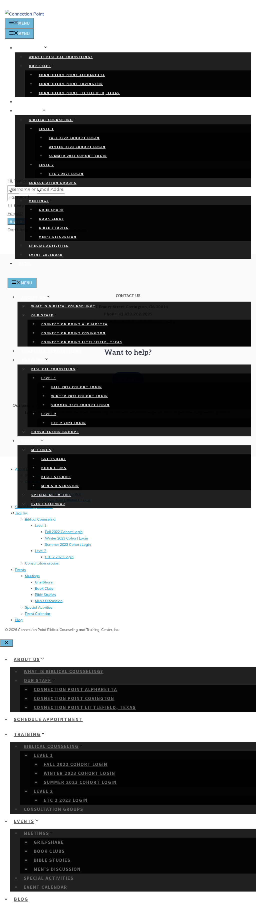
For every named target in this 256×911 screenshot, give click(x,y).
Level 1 (46, 129)
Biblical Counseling (51, 120)
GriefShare (51, 209)
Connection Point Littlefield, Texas (79, 93)
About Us (31, 48)
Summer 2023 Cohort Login (78, 156)
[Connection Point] (24, 14)
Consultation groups (52, 183)
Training (30, 111)
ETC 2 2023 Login (66, 174)
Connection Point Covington (71, 84)
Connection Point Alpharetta (72, 75)
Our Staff (40, 66)
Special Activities (48, 245)
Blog (25, 263)
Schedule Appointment (49, 102)
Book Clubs (51, 218)
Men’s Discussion (57, 236)
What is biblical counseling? (61, 57)
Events (28, 191)
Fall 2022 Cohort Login (74, 138)
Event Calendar (46, 254)
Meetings (39, 200)
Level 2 (46, 165)
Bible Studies (53, 227)
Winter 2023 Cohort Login (77, 147)
